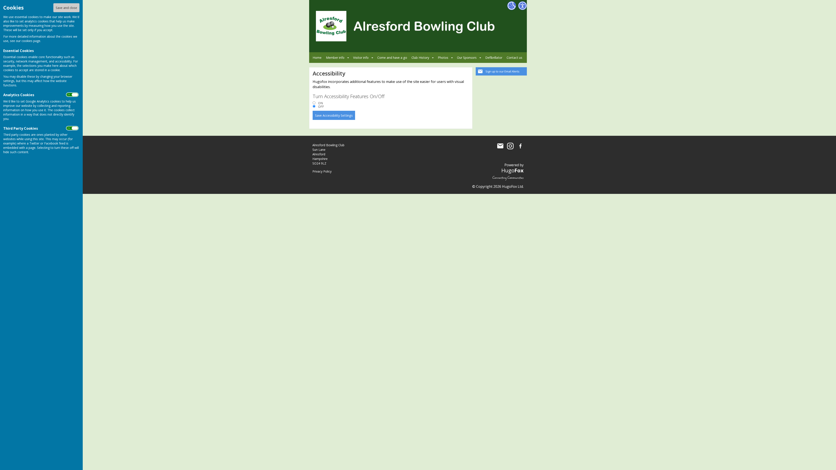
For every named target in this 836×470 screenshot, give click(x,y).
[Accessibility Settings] (522, 5)
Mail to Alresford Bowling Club (500, 146)
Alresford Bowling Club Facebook (520, 146)
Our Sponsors (467, 57)
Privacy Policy (322, 171)
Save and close (66, 8)
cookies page (31, 41)
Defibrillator (493, 57)
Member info (335, 57)
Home (317, 57)
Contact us (514, 57)
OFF (321, 106)
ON (320, 103)
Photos (443, 57)
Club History (420, 57)
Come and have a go (392, 57)
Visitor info (361, 57)
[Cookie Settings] (511, 5)
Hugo (512, 170)
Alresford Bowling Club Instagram (510, 146)
